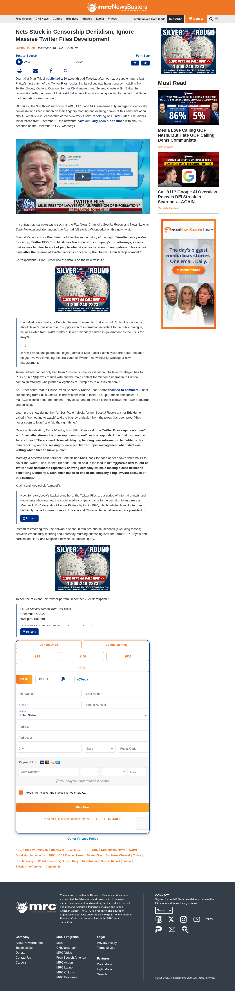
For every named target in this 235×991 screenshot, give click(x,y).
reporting (99, 116)
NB (86, 849)
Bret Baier (57, 849)
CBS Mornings (25, 861)
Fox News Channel (118, 855)
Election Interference (29, 866)
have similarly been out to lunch (100, 121)
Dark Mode (158, 18)
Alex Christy (165, 146)
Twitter (133, 849)
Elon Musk (74, 849)
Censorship (53, 866)
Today (137, 855)
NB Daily (73, 861)
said (66, 93)
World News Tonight (51, 861)
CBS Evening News (70, 855)
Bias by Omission (36, 849)
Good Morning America (31, 855)
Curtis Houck (25, 48)
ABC (19, 849)
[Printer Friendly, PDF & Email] (35, 71)
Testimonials (142, 18)
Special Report (110, 861)
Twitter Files (94, 855)
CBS (95, 849)
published (53, 78)
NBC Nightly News (113, 849)
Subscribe (175, 18)
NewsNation (90, 861)
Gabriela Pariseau (168, 208)
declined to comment (123, 390)
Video (127, 861)
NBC (52, 855)
